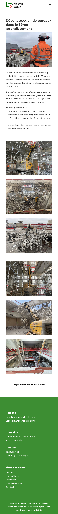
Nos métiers (12, 476)
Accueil (10, 472)
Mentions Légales (17, 506)
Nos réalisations (14, 483)
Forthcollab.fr (34, 510)
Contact (10, 487)
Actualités (11, 479)
